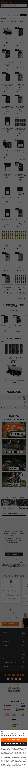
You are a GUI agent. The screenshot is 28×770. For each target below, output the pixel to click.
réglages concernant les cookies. (15, 735)
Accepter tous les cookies (13, 740)
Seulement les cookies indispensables (14, 744)
